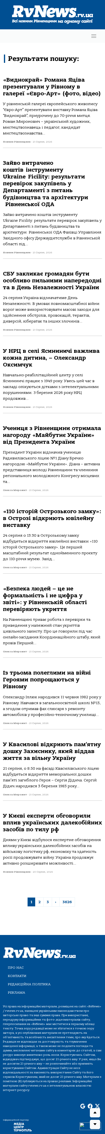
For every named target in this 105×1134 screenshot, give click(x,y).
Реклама (16, 992)
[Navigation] (93, 36)
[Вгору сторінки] (95, 1112)
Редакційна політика (29, 984)
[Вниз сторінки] (95, 1124)
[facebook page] (90, 1106)
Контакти (17, 976)
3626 (67, 902)
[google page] (82, 1106)
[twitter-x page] (97, 1106)
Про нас (16, 968)
